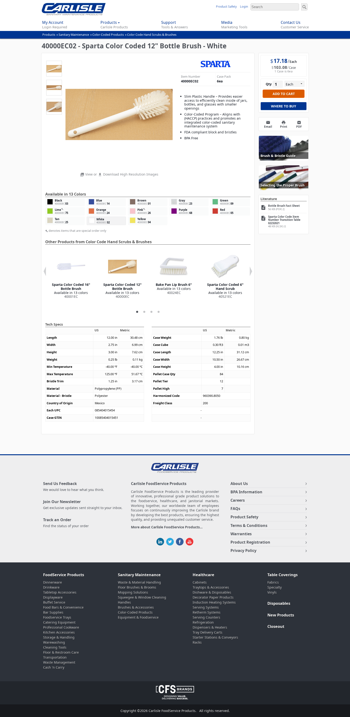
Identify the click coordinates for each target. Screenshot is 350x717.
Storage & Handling (59, 637)
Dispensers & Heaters (210, 627)
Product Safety (226, 7)
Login (244, 7)
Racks (197, 642)
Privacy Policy (243, 550)
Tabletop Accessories (59, 592)
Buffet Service (54, 602)
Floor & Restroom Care (61, 652)
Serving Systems (206, 607)
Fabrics (273, 582)
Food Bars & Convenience (63, 607)
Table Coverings (282, 574)
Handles (124, 602)
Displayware (53, 597)
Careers (237, 500)
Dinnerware (52, 582)
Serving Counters (206, 617)
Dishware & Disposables (212, 592)
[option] (71, 275)
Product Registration (250, 542)
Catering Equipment (59, 622)
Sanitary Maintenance (74, 35)
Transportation (55, 657)
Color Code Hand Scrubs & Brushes (151, 35)
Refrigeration (203, 622)
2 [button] (144, 312)
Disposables (278, 603)
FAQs (235, 508)
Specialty (274, 587)
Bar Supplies (53, 612)
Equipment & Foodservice (138, 617)
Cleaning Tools (54, 647)
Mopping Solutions (133, 592)
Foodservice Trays (57, 617)
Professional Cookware (61, 627)
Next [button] (251, 271)
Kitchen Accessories (59, 632)
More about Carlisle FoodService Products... (167, 527)
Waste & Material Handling (139, 582)
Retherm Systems (206, 612)
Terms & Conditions (248, 525)
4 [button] (158, 312)
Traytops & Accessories (211, 587)
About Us (239, 483)
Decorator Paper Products (213, 597)
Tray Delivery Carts (207, 632)
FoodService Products (63, 574)
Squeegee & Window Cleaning (142, 597)
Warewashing (54, 642)
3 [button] (151, 312)
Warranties (241, 533)
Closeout (275, 626)
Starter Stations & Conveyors (215, 637)
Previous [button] (44, 271)
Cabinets (200, 582)
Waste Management (59, 662)
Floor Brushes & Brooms (137, 587)
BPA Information (246, 492)
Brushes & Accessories (136, 607)
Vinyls (272, 592)
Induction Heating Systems (214, 602)
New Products (280, 615)
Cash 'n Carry (53, 667)
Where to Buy (283, 106)
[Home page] (73, 14)
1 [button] (137, 312)
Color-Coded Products (108, 35)
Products (48, 35)
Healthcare (203, 574)
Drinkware (51, 587)
